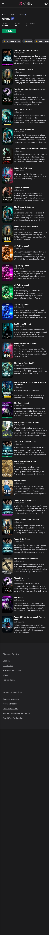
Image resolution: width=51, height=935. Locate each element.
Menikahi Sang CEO (12, 670)
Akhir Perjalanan (10, 708)
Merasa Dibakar (10, 704)
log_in (45, 4)
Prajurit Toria (9, 680)
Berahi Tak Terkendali (13, 718)
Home (4, 14)
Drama (28, 41)
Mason (6, 675)
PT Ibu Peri (8, 665)
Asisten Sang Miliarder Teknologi (17, 713)
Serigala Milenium (11, 699)
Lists (13, 14)
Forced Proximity (11, 41)
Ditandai (6, 661)
